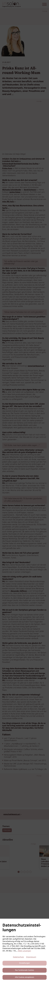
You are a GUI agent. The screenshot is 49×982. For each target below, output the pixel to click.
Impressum (31, 957)
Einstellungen (24, 963)
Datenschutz (18, 957)
